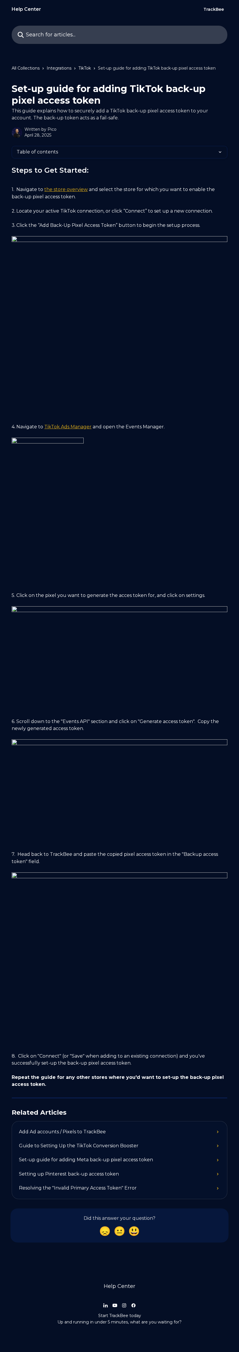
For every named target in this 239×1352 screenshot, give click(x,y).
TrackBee (213, 9)
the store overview (66, 189)
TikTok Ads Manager (68, 427)
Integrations (59, 68)
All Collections (26, 68)
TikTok (84, 68)
